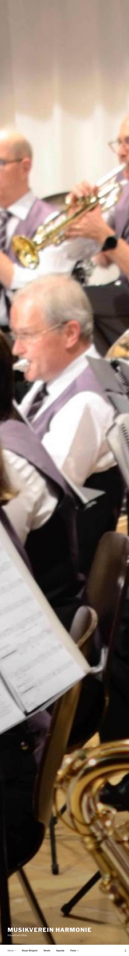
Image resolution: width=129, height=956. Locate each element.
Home (11, 950)
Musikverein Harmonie (50, 929)
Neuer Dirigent (29, 950)
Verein (46, 950)
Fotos (73, 950)
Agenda (60, 950)
